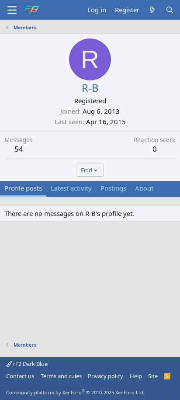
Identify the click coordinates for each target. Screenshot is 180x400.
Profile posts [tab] (23, 188)
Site (153, 376)
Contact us (20, 376)
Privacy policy (105, 376)
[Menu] (12, 10)
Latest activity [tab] (71, 188)
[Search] (169, 10)
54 (18, 149)
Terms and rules (61, 376)
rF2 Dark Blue (30, 364)
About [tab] (144, 188)
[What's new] (152, 10)
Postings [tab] (113, 188)
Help (136, 376)
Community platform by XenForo (75, 392)
